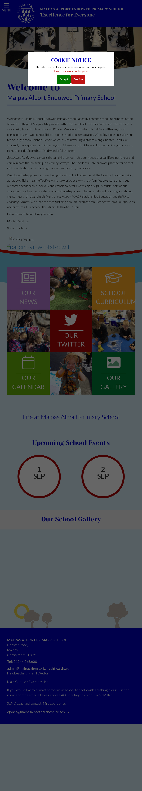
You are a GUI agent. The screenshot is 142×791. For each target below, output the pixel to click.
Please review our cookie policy (71, 70)
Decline (78, 79)
